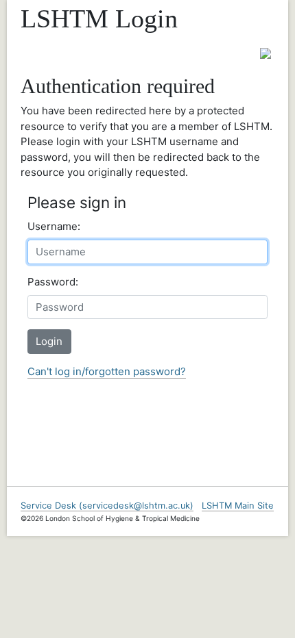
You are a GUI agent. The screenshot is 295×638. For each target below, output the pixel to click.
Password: (52, 281)
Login (49, 341)
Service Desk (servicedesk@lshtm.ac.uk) (107, 505)
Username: (53, 226)
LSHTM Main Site (238, 505)
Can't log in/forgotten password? (106, 371)
